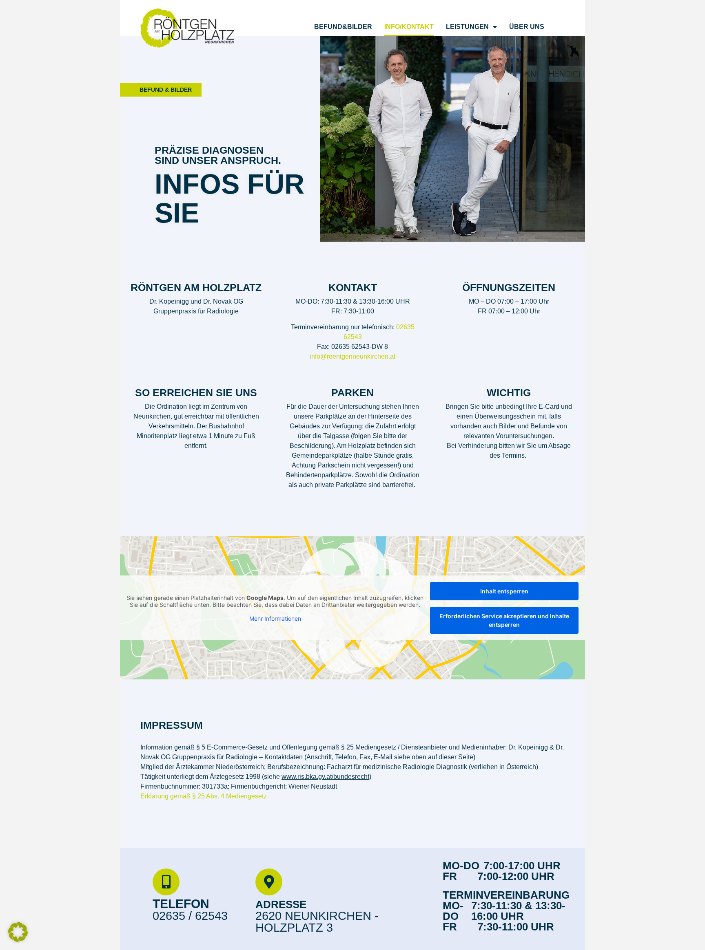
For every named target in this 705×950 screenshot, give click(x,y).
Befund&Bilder (343, 26)
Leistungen (467, 26)
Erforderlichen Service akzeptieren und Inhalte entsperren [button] (504, 620)
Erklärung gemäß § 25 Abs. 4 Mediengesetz (204, 796)
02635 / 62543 (190, 915)
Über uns (526, 26)
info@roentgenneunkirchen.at (352, 356)
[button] (18, 932)
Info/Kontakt (409, 26)
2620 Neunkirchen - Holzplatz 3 (317, 921)
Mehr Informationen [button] (275, 618)
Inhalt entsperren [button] (504, 591)
